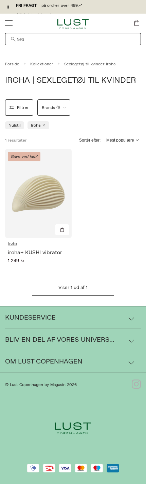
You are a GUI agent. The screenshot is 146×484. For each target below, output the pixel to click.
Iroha (12, 243)
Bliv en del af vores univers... (59, 339)
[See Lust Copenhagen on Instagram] (136, 385)
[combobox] (73, 39)
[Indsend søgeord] (13, 39)
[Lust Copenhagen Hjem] (73, 24)
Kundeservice (30, 317)
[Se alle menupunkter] (9, 22)
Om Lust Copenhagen (44, 361)
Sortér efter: (90, 140)
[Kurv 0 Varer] (137, 23)
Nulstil (14, 125)
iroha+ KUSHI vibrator (35, 252)
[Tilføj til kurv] (62, 229)
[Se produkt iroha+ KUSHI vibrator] (38, 193)
